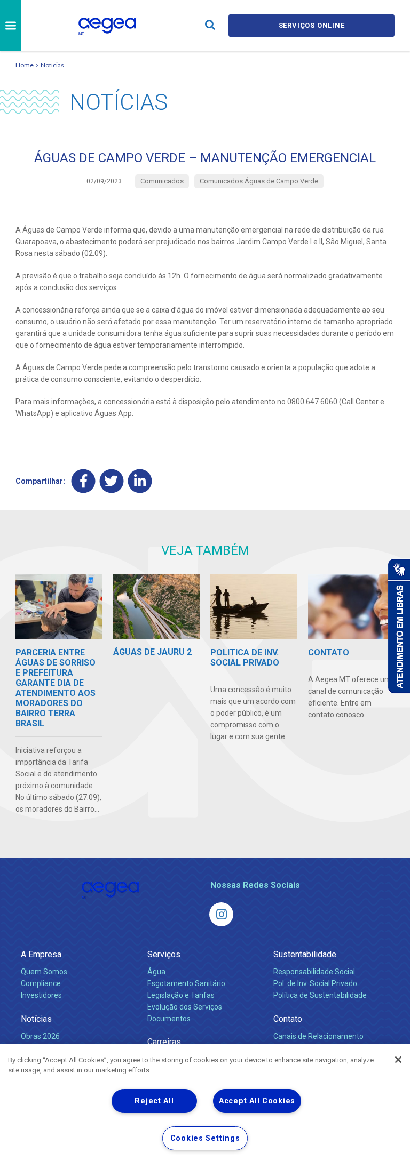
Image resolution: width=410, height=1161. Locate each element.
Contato (287, 1019)
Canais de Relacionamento (318, 1036)
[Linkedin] (140, 481)
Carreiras (164, 1042)
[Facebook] (84, 481)
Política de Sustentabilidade (320, 995)
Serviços (163, 954)
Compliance (41, 983)
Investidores (41, 995)
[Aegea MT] (221, 914)
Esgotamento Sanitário (186, 983)
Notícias (52, 65)
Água (156, 971)
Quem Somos (44, 971)
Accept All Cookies (257, 1101)
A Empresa (41, 954)
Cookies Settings (205, 1138)
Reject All (154, 1101)
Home (24, 65)
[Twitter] (112, 481)
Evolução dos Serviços (184, 1007)
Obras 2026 (40, 1036)
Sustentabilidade (304, 954)
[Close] (398, 1059)
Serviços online (312, 25)
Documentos (169, 1018)
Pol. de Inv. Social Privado (315, 983)
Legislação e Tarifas (181, 995)
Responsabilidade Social (314, 971)
